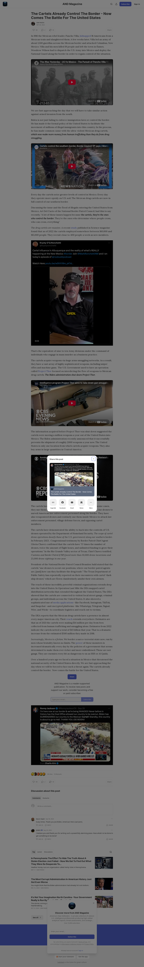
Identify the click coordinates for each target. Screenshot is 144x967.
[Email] (72, 502)
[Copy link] (53, 502)
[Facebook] (62, 502)
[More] (90, 502)
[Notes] (81, 502)
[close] (93, 459)
